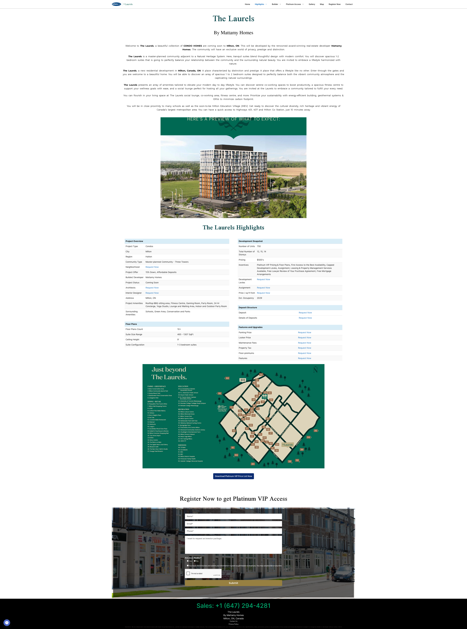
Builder (275, 4)
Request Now (152, 267)
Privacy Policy (233, 624)
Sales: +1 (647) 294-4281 (234, 605)
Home (247, 4)
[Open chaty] (7, 622)
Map (322, 4)
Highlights (259, 4)
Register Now (335, 4)
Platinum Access (293, 4)
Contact (349, 4)
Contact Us (233, 621)
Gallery (312, 4)
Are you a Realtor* (193, 558)
